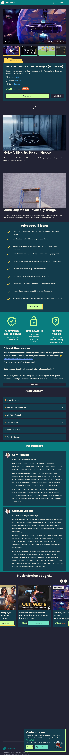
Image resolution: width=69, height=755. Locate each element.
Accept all (30, 747)
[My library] (53, 2)
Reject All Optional (41, 747)
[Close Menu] (66, 2)
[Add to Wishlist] (49, 586)
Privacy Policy (30, 740)
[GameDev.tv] (8, 2)
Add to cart (27, 96)
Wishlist (57, 96)
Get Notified (38, 623)
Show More (34, 384)
